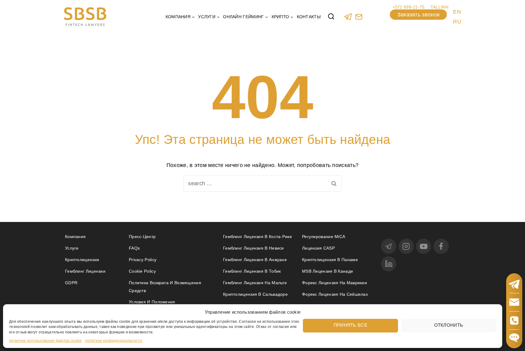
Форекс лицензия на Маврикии (334, 282)
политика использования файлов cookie (45, 341)
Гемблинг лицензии (85, 271)
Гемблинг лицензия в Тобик (252, 271)
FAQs (134, 248)
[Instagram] (406, 246)
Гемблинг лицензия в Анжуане (255, 259)
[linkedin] (388, 263)
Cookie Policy (142, 271)
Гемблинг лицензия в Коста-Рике (257, 236)
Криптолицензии (82, 259)
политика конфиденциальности (113, 341)
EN (457, 12)
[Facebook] (441, 246)
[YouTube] (423, 246)
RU (457, 22)
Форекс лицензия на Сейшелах (335, 294)
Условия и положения (152, 301)
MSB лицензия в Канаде (327, 271)
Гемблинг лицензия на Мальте (255, 282)
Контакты (309, 16)
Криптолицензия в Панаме (330, 259)
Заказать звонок (418, 15)
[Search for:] (262, 183)
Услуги (72, 248)
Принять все (350, 325)
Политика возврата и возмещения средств (165, 286)
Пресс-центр (142, 236)
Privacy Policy (142, 259)
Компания (75, 236)
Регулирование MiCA (323, 236)
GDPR (71, 282)
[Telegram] (348, 16)
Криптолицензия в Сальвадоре (255, 294)
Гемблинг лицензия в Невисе (253, 248)
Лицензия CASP (318, 248)
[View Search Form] (331, 16)
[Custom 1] (358, 16)
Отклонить (448, 325)
